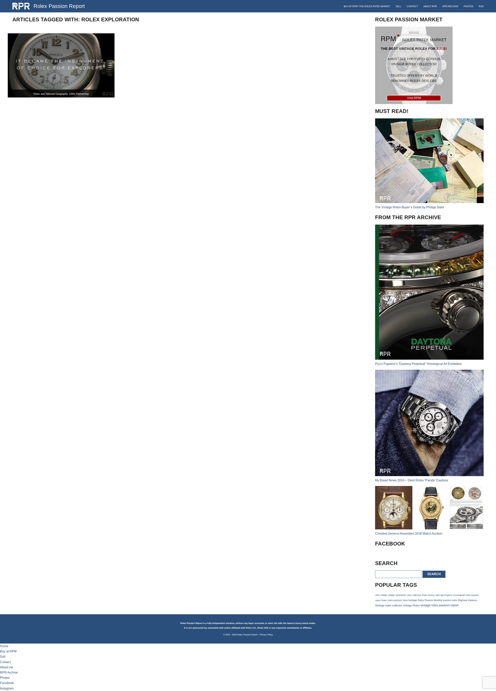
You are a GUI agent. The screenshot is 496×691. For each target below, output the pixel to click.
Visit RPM (414, 98)
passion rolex (450, 600)
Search (434, 574)
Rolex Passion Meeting (430, 600)
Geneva (472, 600)
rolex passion (395, 600)
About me (6, 667)
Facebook (7, 683)
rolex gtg (439, 595)
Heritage (379, 605)
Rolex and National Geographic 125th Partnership (61, 93)
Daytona (462, 600)
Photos (468, 6)
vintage (391, 595)
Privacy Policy (266, 634)
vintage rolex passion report (439, 605)
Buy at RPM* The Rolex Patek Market (367, 6)
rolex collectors (414, 595)
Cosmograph (459, 595)
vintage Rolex (411, 605)
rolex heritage (410, 600)
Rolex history (428, 595)
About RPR (430, 6)
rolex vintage (381, 595)
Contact (412, 6)
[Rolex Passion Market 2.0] (414, 65)
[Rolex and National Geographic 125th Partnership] (61, 65)
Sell (398, 6)
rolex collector (393, 605)
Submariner (400, 595)
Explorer (448, 595)
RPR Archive (450, 6)
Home (4, 646)
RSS (481, 6)
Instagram (7, 688)
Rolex (384, 600)
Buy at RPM (8, 651)
